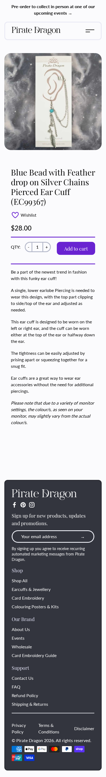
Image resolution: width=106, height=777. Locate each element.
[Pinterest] (23, 505)
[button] (90, 31)
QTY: (15, 246)
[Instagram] (32, 505)
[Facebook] (14, 505)
